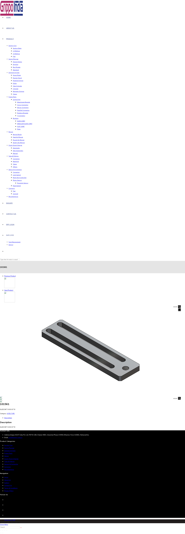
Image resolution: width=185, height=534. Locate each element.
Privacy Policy (8, 491)
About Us (7, 480)
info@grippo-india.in (15, 438)
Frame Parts (8, 453)
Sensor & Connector (11, 464)
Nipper (6, 456)
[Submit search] (21, 527)
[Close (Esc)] (6, 530)
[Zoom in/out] (0, 530)
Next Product (8, 290)
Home (6, 477)
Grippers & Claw (10, 451)
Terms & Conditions (11, 488)
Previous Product (10, 276)
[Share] (4, 530)
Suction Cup (8, 445)
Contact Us (8, 485)
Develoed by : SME (9, 520)
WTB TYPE (11, 414)
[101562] (9, 302)
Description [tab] (8, 418)
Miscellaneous (9, 470)
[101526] (9, 288)
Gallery (6, 483)
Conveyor (7, 467)
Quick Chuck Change (11, 459)
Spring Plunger (9, 448)
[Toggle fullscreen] (2, 530)
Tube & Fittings (9, 462)
